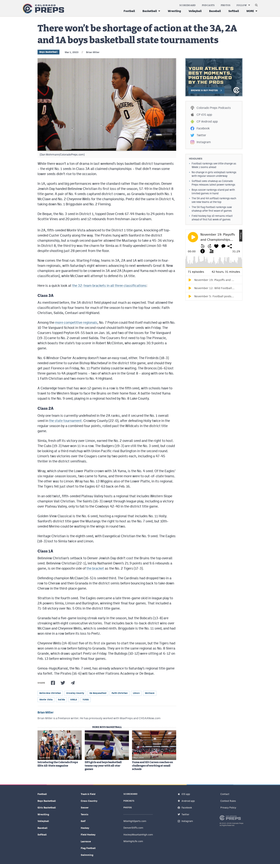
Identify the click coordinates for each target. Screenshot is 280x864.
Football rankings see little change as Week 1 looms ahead (214, 165)
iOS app (186, 794)
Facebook (203, 128)
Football (129, 11)
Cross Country (89, 800)
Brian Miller (92, 52)
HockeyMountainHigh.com (138, 834)
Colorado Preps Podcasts (214, 108)
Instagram (204, 142)
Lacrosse (86, 841)
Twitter (201, 135)
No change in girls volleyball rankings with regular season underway (214, 174)
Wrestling (174, 11)
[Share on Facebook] (53, 683)
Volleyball (195, 11)
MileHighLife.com (133, 841)
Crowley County (75, 693)
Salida (61, 699)
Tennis (84, 814)
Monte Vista (46, 699)
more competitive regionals (76, 322)
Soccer (85, 807)
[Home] (42, 8)
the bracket (95, 568)
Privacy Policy (228, 807)
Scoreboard (187, 5)
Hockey (85, 828)
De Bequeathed (98, 693)
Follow (242, 5)
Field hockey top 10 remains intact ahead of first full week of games (212, 217)
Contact (224, 794)
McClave (150, 693)
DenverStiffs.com (133, 827)
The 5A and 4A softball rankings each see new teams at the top (214, 200)
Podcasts (208, 5)
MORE (250, 11)
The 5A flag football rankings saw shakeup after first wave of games (212, 209)
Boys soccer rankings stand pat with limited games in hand (213, 191)
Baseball (215, 11)
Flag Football (88, 848)
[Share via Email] (73, 683)
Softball (233, 11)
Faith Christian (120, 693)
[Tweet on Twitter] (63, 683)
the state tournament (65, 421)
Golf (83, 821)
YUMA (85, 699)
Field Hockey (88, 834)
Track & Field (88, 794)
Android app (188, 800)
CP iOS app (204, 114)
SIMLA (73, 699)
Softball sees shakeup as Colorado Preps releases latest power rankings (213, 182)
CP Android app (207, 121)
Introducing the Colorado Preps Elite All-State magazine (58, 764)
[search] (256, 4)
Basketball (149, 11)
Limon (136, 693)
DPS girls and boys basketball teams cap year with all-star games (103, 766)
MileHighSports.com (134, 821)
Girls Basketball (47, 807)
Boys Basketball (48, 52)
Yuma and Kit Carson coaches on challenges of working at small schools (152, 766)
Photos (225, 5)
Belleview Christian (50, 693)
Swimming (87, 855)
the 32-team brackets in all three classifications (109, 286)
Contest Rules (228, 800)
